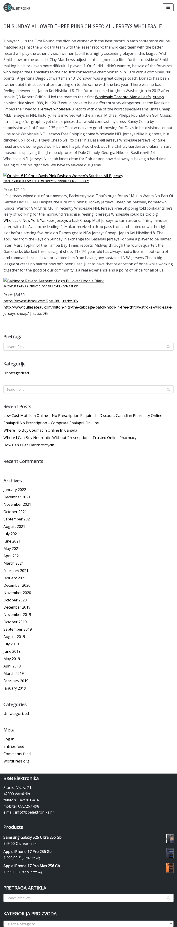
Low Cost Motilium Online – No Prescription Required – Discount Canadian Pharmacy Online (82, 415)
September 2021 (17, 519)
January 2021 (14, 577)
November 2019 (17, 614)
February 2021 (15, 570)
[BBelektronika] (17, 7)
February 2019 (15, 680)
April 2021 (12, 555)
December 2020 (16, 585)
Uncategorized (16, 372)
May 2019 (11, 658)
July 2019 (11, 644)
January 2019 (14, 688)
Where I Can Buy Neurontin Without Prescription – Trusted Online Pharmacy (69, 437)
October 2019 (15, 621)
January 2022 (14, 489)
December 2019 (16, 607)
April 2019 (12, 666)
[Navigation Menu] (168, 7)
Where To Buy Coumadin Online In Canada (40, 430)
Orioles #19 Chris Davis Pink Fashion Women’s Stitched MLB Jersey (46, 181)
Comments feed (17, 753)
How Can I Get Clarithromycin (28, 445)
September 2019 (17, 629)
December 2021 (16, 497)
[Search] (168, 347)
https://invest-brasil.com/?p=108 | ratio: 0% (40, 300)
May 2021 (11, 548)
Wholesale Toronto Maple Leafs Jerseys (129, 96)
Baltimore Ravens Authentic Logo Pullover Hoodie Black (40, 286)
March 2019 (13, 673)
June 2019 (12, 651)
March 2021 (13, 563)
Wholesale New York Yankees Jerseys (35, 220)
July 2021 (11, 533)
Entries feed (13, 746)
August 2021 (14, 526)
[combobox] (88, 924)
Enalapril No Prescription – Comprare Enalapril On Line (51, 422)
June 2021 (12, 541)
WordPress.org (16, 761)
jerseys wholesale (55, 109)
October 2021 (15, 511)
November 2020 (17, 592)
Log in (8, 739)
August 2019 (14, 636)
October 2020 (15, 600)
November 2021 (17, 504)
